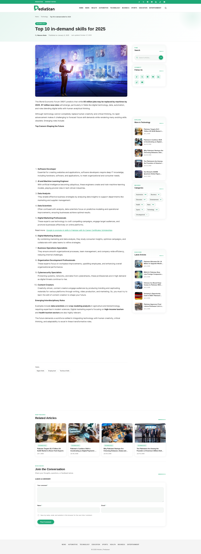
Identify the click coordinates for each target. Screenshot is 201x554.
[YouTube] (151, 1)
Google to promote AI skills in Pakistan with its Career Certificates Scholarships (79, 230)
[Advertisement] (149, 102)
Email (106, 505)
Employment (52, 371)
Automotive (103, 8)
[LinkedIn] (156, 1)
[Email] (164, 1)
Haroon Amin (42, 35)
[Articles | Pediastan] (44, 8)
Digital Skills (40, 371)
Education (143, 8)
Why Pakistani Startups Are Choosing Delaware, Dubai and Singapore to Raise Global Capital (116, 451)
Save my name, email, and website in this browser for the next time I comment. (66, 515)
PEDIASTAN (39, 2)
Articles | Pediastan (103, 549)
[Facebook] (139, 1)
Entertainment (155, 8)
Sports (134, 8)
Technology (115, 8)
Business (125, 8)
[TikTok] (160, 1)
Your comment (45, 485)
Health (94, 8)
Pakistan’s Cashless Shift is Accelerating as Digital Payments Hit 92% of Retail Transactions (83, 451)
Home (81, 8)
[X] (143, 1)
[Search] (166, 8)
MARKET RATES (50, 2)
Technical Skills (64, 371)
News (87, 8)
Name (42, 505)
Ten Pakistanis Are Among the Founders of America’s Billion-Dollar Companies (150, 451)
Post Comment (45, 522)
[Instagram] (147, 1)
